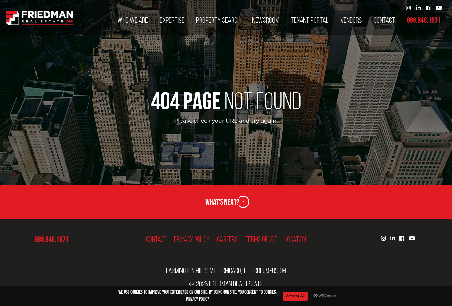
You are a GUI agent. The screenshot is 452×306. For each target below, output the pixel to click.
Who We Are (132, 20)
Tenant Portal (310, 20)
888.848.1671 (424, 20)
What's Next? (222, 201)
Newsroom (265, 20)
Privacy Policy (191, 239)
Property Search (218, 20)
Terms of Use (261, 239)
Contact (384, 20)
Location (295, 239)
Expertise (172, 20)
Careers (227, 239)
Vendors (351, 20)
